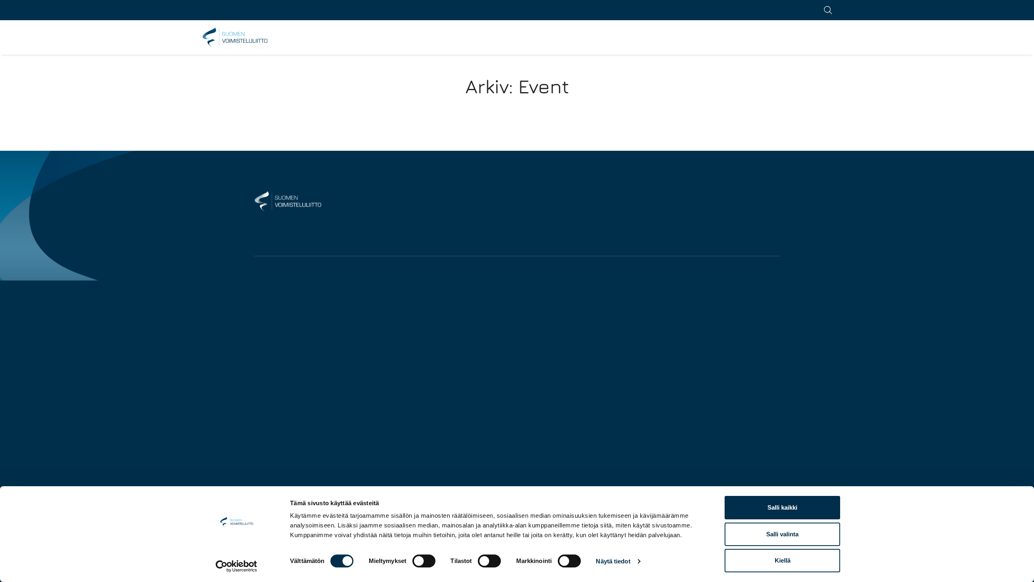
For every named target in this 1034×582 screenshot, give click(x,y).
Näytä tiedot (613, 561)
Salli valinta (782, 534)
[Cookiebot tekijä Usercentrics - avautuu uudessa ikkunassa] (236, 566)
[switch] (423, 561)
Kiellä (782, 560)
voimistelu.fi (235, 37)
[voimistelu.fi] (287, 200)
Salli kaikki (782, 507)
